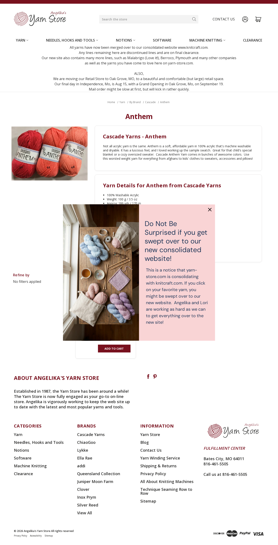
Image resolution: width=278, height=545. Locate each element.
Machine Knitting (205, 40)
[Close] (210, 209)
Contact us (224, 19)
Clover (83, 489)
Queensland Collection (98, 473)
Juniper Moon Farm (95, 481)
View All (84, 512)
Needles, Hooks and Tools (70, 40)
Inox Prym (86, 497)
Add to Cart (114, 348)
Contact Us (151, 450)
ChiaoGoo (86, 442)
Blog (144, 442)
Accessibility (36, 535)
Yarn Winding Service (160, 458)
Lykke (82, 450)
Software (162, 40)
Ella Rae (84, 458)
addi (81, 465)
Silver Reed (87, 505)
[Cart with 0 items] (258, 19)
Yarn (20, 40)
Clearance (252, 40)
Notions (124, 40)
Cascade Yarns (91, 434)
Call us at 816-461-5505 (225, 474)
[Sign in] (245, 19)
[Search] (194, 19)
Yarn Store (150, 434)
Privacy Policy (153, 473)
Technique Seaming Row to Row (166, 491)
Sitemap (148, 501)
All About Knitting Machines (167, 481)
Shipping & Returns (158, 465)
